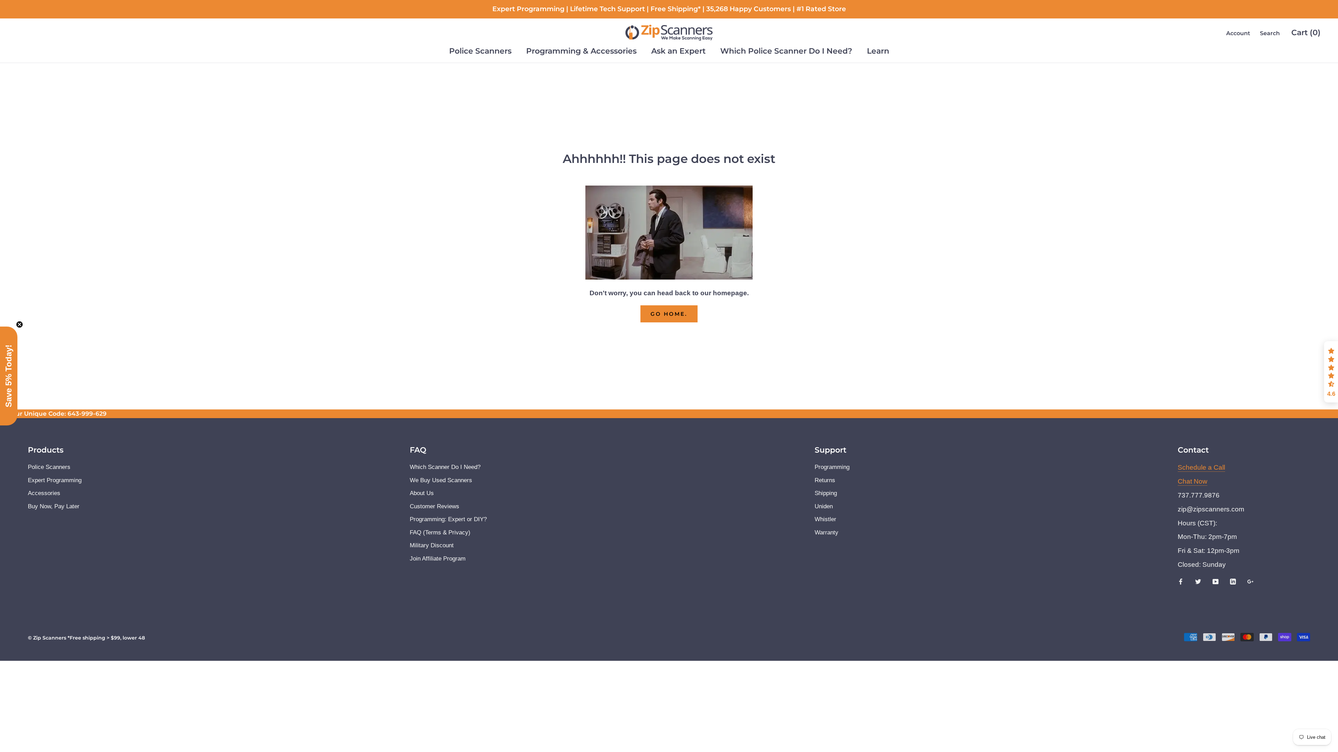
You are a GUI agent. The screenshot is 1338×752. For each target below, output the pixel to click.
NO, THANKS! (669, 459)
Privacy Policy (597, 412)
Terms (627, 412)
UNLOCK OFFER (669, 434)
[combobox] (596, 370)
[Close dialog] (765, 283)
